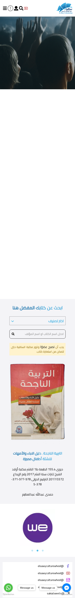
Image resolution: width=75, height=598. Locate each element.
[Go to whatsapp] (8, 587)
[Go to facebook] (66, 587)
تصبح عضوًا (47, 347)
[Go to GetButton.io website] (8, 594)
